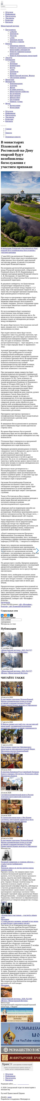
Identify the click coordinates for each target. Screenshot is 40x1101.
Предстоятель (10, 30)
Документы (9, 18)
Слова (12, 38)
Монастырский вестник (10, 26)
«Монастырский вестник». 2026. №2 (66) (16, 999)
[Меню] (2, 4)
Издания (13, 74)
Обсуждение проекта (18, 78)
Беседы (12, 68)
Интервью (14, 64)
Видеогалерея (15, 105)
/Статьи (4, 902)
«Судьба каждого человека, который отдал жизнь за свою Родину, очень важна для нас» (19, 922)
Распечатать (5, 602)
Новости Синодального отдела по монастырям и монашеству (23, 49)
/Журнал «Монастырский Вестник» (14, 652)
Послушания (14, 99)
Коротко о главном (17, 42)
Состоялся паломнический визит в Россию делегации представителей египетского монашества (17, 797)
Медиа (7, 103)
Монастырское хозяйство (19, 91)
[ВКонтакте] (2, 615)
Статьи (12, 62)
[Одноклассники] (5, 615)
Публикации (10, 60)
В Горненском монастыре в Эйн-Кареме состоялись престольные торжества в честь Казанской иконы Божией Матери (17, 819)
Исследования (15, 93)
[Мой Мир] (8, 615)
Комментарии (15, 66)
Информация (10, 14)
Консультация (15, 95)
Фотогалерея (14, 107)
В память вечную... (17, 89)
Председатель (10, 16)
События (13, 32)
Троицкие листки (16, 40)
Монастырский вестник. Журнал (22, 76)
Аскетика (13, 85)
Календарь (9, 20)
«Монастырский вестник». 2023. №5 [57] (16, 650)
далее (9, 1097)
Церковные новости (17, 46)
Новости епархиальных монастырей (23, 56)
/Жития (3, 866)
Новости (8, 44)
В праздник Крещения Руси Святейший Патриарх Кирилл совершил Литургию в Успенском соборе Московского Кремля (20, 774)
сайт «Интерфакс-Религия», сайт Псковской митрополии (16, 605)
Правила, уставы (16, 101)
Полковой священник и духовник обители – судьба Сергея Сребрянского (17, 863)
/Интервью (5, 919)
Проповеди (14, 34)
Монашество (10, 82)
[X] (11, 615)
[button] (37, 550)
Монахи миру (15, 97)
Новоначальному (16, 83)
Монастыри (9, 80)
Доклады (13, 36)
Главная (8, 129)
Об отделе (9, 12)
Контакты (9, 22)
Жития (12, 87)
